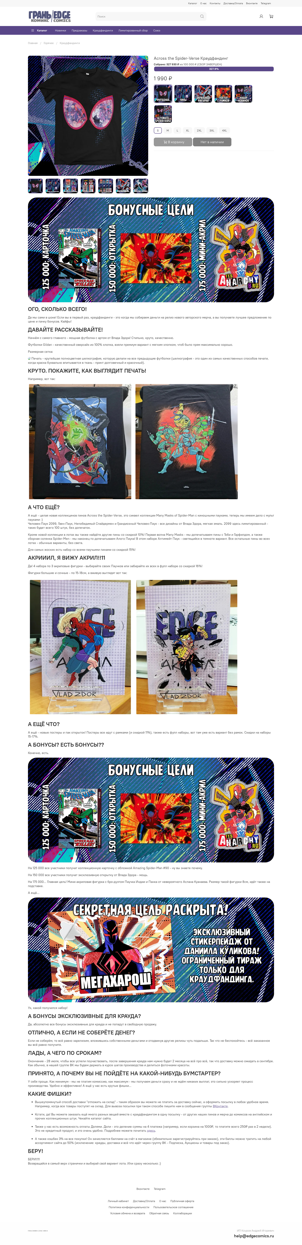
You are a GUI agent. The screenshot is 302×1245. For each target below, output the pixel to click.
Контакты (215, 3)
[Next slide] (142, 116)
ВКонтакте (220, 1106)
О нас (203, 3)
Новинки (60, 30)
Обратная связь (159, 1213)
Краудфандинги (103, 30)
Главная (33, 43)
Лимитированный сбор (133, 30)
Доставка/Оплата (233, 3)
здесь (151, 1131)
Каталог (192, 3)
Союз (156, 30)
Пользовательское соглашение (173, 1207)
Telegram (266, 3)
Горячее (49, 43)
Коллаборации (182, 1213)
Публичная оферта (182, 1201)
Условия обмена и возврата (127, 1213)
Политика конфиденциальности (129, 1207)
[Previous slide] (33, 116)
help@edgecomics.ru (254, 1235)
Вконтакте (252, 3)
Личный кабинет (118, 1201)
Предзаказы (79, 30)
